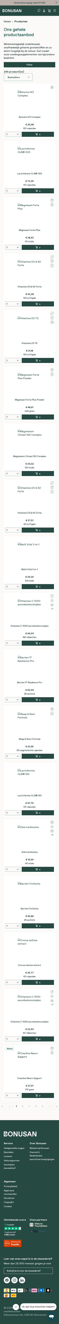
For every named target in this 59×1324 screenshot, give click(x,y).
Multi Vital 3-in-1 (29, 569)
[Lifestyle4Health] (41, 1231)
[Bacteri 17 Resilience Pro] (30, 668)
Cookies (8, 1206)
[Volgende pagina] (49, 1106)
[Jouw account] (44, 11)
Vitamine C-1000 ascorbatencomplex (29, 625)
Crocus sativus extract (29, 965)
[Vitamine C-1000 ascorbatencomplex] (30, 611)
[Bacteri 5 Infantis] (30, 894)
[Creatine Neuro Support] (30, 1063)
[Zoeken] (39, 10)
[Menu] (54, 10)
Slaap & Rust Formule (29, 739)
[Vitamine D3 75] (30, 328)
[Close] (56, 2)
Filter (30, 64)
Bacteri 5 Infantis (29, 908)
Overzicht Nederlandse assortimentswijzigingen (42, 1156)
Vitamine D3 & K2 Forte (29, 286)
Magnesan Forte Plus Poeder (29, 399)
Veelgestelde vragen (14, 1148)
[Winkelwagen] (49, 11)
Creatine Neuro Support (29, 1078)
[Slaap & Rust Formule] (30, 724)
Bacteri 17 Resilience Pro (29, 682)
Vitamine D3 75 (29, 343)
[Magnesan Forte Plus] (30, 215)
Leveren (8, 1156)
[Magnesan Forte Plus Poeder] (30, 385)
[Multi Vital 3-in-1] (30, 555)
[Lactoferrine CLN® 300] (30, 159)
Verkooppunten (12, 1160)
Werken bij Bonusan (39, 1148)
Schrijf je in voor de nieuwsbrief (24, 1270)
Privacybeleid (10, 1186)
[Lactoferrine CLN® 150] (30, 781)
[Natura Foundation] (41, 1225)
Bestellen (9, 1152)
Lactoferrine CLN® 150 (29, 795)
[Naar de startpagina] (12, 10)
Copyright (9, 1202)
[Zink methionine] (30, 837)
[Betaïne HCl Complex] (30, 102)
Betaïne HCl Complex (29, 117)
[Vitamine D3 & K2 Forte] (30, 272)
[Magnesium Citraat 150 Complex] (30, 441)
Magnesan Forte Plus (29, 230)
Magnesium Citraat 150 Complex (29, 456)
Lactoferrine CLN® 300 (29, 173)
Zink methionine (29, 852)
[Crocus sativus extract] (30, 950)
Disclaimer (9, 1198)
